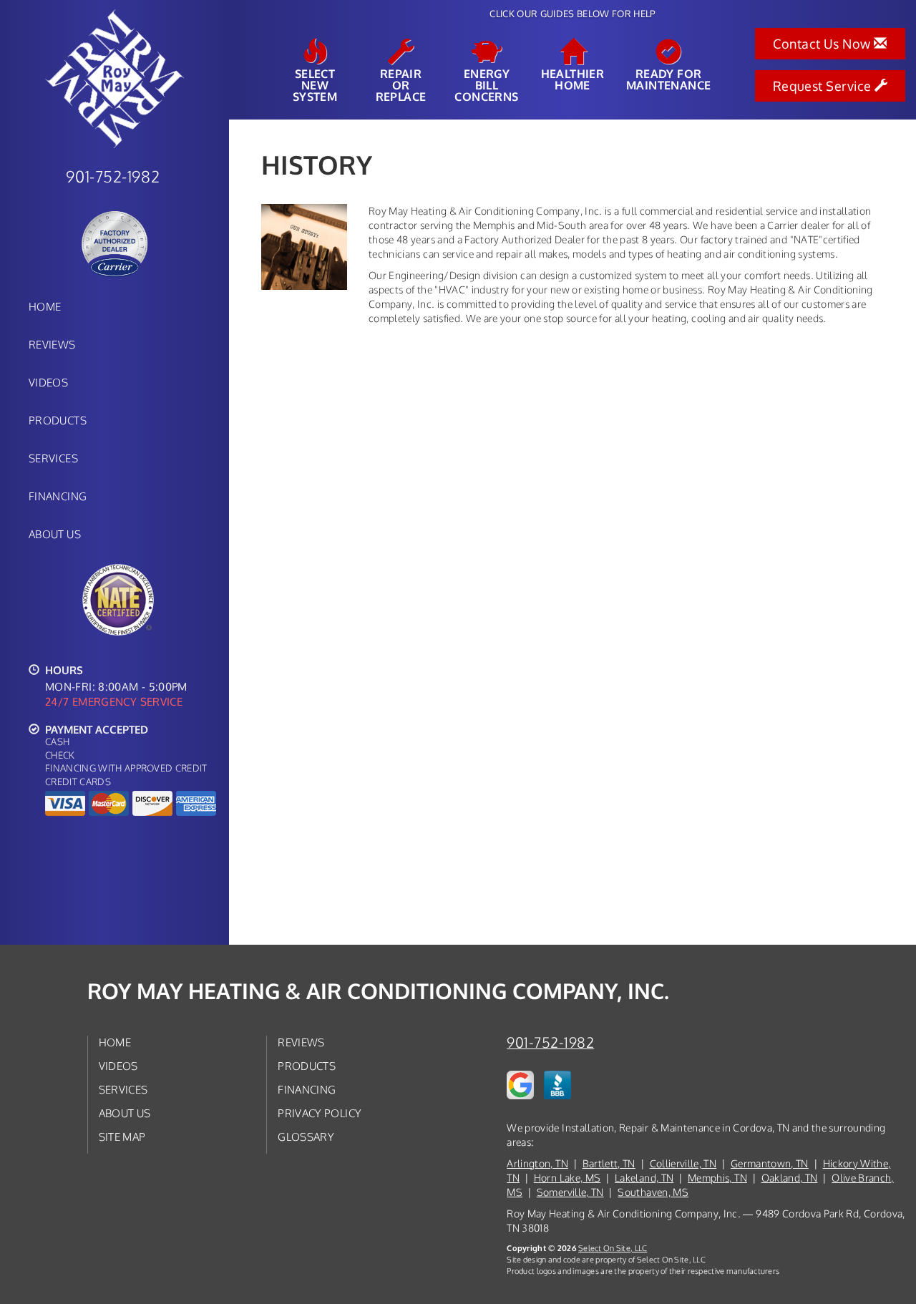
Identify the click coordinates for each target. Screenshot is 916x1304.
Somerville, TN (570, 1192)
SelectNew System (315, 84)
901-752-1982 (550, 1042)
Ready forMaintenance (668, 79)
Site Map (122, 1136)
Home (45, 306)
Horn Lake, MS (567, 1178)
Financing (58, 496)
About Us (55, 533)
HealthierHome (573, 79)
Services (53, 458)
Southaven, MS (653, 1192)
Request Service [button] (823, 86)
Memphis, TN (717, 1178)
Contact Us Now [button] (823, 44)
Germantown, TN (770, 1163)
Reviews (52, 344)
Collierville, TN (683, 1163)
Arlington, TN (537, 1163)
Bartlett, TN (609, 1163)
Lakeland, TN (644, 1178)
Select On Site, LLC (612, 1247)
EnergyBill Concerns (486, 84)
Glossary (306, 1136)
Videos (48, 382)
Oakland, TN (789, 1178)
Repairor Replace (401, 84)
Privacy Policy (319, 1112)
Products (58, 420)
